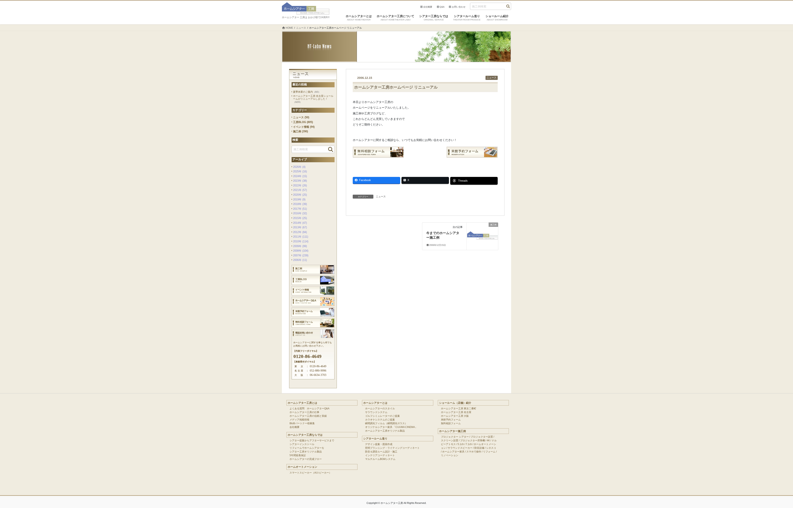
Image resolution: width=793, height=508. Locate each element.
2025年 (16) (300, 171)
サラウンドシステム (376, 412)
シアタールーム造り (375, 438)
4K (488, 440)
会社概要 (427, 7)
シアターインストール (302, 444)
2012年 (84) (300, 232)
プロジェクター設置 (482, 436)
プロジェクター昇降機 (472, 440)
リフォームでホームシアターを (307, 447)
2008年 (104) (300, 250)
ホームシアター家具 (453, 451)
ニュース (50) (301, 117)
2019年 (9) (299, 199)
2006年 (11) (300, 260)
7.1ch (469, 444)
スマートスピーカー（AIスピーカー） (310, 472)
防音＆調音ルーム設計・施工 (381, 451)
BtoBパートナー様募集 (302, 423)
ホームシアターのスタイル (380, 408)
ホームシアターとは (375, 402)
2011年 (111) (300, 236)
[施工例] (482, 232)
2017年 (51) (300, 208)
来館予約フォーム (451, 419)
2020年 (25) (300, 194)
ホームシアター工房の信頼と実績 (308, 415)
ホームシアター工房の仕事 (304, 412)
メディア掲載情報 (299, 419)
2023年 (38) (300, 180)
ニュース (491, 77)
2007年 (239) (300, 255)
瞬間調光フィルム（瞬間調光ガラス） (386, 423)
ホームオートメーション (302, 466)
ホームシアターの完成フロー (306, 459)
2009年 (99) (300, 246)
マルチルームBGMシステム (380, 459)
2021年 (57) (300, 190)
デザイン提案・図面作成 (378, 444)
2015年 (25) (300, 218)
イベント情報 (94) (304, 126)
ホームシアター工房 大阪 (455, 415)
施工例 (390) (300, 131)
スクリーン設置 (449, 440)
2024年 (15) (300, 176)
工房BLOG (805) (303, 122)
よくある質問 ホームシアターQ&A (309, 408)
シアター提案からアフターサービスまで (312, 440)
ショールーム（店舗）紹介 (455, 402)
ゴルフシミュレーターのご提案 (382, 415)
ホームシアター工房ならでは (305, 434)
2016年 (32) (300, 213)
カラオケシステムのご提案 (380, 419)
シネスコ (491, 447)
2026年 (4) (299, 166)
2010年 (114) (300, 241)
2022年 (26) (300, 185)
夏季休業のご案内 (303, 91)
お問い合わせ (458, 7)
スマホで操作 (473, 451)
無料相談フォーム (451, 423)
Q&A (442, 7)
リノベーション (449, 455)
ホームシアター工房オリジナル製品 (385, 430)
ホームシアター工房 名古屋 (456, 412)
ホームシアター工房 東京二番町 (458, 408)
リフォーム (489, 451)
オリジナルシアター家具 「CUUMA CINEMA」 (391, 427)
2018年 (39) (300, 204)
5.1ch (461, 444)
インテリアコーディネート (380, 455)
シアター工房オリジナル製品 (306, 451)
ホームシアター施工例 (452, 431)
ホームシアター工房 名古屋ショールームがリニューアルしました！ (313, 98)
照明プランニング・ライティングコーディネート (392, 447)
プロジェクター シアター (455, 436)
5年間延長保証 (298, 455)
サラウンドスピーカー (460, 447)
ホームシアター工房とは (302, 402)
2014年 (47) (300, 222)
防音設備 (479, 447)
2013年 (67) (300, 227)
